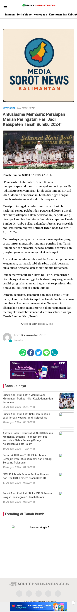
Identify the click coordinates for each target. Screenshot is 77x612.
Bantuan (9, 15)
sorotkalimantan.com (29, 335)
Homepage (40, 15)
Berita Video (24, 15)
